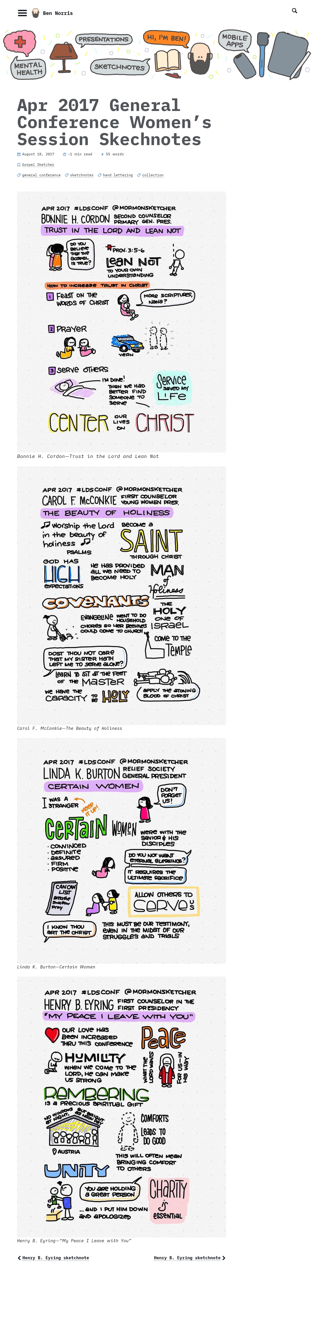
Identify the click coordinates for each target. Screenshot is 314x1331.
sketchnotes (82, 175)
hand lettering (118, 175)
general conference (41, 175)
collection (153, 175)
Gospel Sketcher (38, 164)
